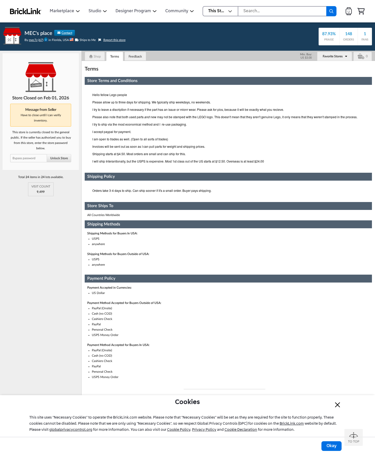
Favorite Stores (333, 56)
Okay (331, 446)
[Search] (331, 11)
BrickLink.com (292, 423)
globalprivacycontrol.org (70, 430)
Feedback (135, 56)
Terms (114, 56)
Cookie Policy (178, 430)
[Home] (26, 11)
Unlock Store (59, 158)
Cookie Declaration (240, 430)
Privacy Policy (204, 430)
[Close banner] (337, 405)
